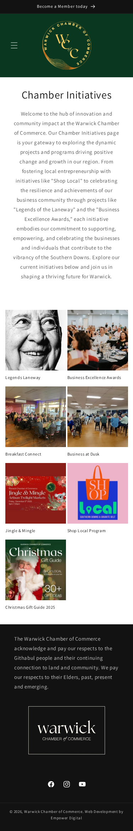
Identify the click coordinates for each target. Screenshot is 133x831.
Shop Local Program (86, 530)
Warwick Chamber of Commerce (53, 811)
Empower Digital (66, 817)
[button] (14, 45)
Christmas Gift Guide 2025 (30, 607)
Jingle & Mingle (20, 530)
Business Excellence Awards (94, 377)
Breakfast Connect (23, 454)
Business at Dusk (83, 454)
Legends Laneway (23, 377)
